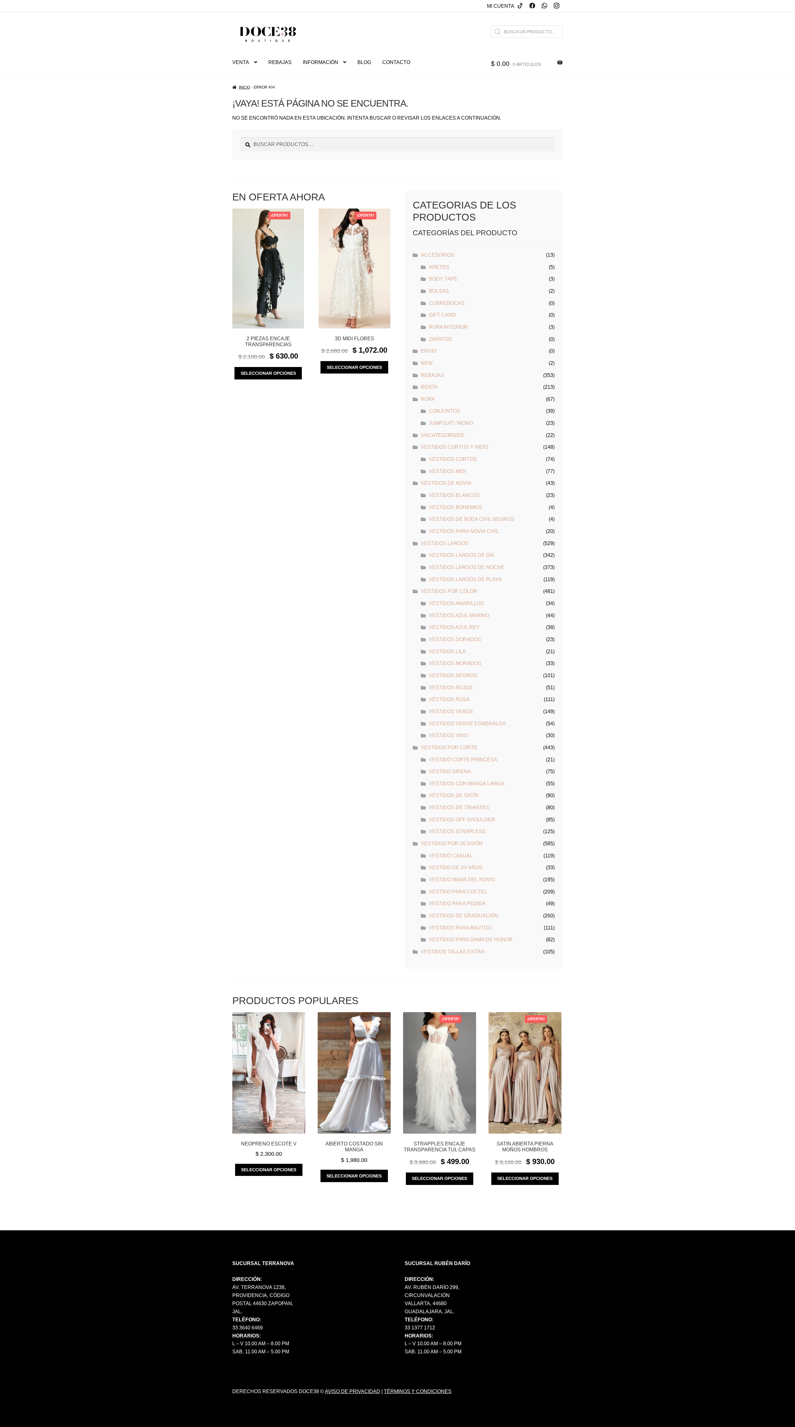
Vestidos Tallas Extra (452, 951)
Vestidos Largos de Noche (466, 567)
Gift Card (442, 315)
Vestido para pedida (457, 903)
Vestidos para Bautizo (460, 927)
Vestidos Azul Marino (459, 615)
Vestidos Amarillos (456, 603)
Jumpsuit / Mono (451, 423)
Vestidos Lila (447, 651)
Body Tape (443, 279)
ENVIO (428, 351)
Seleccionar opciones (268, 373)
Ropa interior (448, 327)
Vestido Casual (451, 855)
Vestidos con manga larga (466, 783)
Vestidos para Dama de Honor (471, 939)
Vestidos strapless (457, 831)
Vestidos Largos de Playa (465, 579)
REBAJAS (280, 62)
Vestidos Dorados (455, 639)
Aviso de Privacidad (352, 1391)
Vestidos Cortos (453, 459)
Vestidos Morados (455, 663)
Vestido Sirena (450, 771)
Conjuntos (444, 411)
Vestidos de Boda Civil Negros (471, 519)
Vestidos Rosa (449, 699)
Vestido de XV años (456, 867)
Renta (429, 387)
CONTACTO (396, 62)
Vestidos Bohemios (455, 507)
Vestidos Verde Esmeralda (467, 723)
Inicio (244, 87)
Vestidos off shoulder (462, 819)
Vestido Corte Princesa (463, 759)
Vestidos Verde (451, 711)
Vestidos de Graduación (463, 915)
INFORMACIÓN (320, 62)
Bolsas (439, 291)
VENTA (240, 62)
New (427, 363)
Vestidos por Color (449, 591)
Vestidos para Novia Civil (464, 531)
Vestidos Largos (444, 543)
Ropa (428, 399)
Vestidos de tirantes (459, 807)
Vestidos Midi (447, 471)
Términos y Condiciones (418, 1391)
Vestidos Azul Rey (454, 627)
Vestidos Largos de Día (461, 555)
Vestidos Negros (453, 675)
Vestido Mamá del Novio (462, 879)
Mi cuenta (500, 6)
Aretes (439, 267)
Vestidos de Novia (446, 483)
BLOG (364, 62)
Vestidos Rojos (451, 687)
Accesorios (437, 255)
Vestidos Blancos (454, 495)
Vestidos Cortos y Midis (454, 447)
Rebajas (432, 375)
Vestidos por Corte (449, 747)
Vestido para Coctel (458, 891)
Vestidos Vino (448, 735)
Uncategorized (442, 435)
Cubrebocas (447, 303)
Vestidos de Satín (454, 795)
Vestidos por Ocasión (452, 843)
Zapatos (440, 339)
